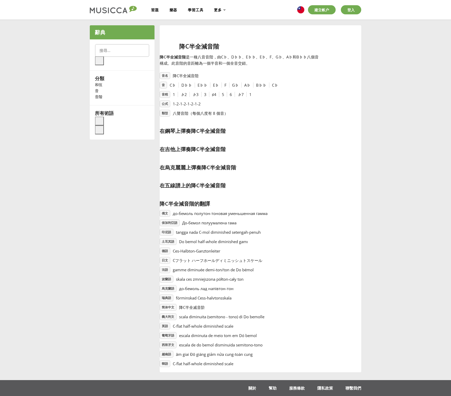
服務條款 (297, 388)
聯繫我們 (353, 388)
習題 (155, 9)
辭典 (100, 32)
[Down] (99, 129)
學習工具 (195, 9)
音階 (98, 96)
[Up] (99, 121)
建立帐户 (321, 9)
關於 (252, 388)
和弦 (98, 84)
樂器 (173, 9)
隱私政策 (325, 388)
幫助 (273, 388)
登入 (351, 9)
